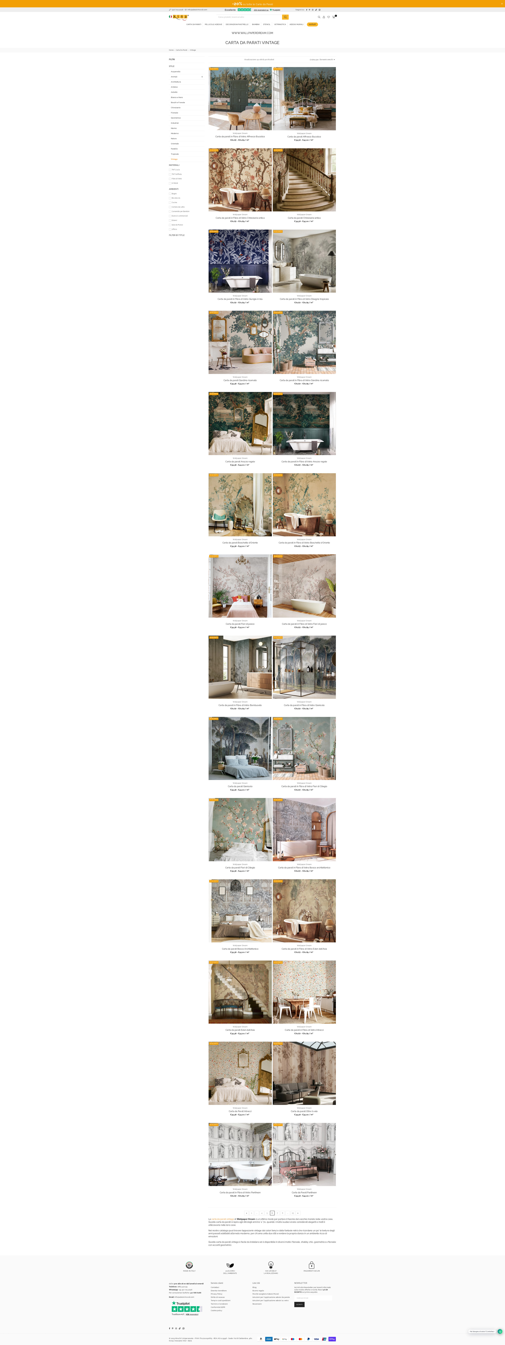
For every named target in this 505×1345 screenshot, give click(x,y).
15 (293, 1213)
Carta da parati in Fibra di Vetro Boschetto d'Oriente (304, 542)
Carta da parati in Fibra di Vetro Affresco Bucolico (240, 136)
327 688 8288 (195, 1293)
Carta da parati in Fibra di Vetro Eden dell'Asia (304, 949)
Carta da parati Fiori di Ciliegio (240, 867)
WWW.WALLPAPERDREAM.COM (252, 33)
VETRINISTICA (280, 24)
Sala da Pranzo (177, 225)
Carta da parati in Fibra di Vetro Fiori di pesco (304, 624)
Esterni (174, 220)
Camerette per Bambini (180, 211)
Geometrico (176, 118)
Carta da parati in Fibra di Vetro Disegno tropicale (304, 299)
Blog (254, 1287)
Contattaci (215, 1287)
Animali (174, 77)
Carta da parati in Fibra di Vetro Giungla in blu (240, 299)
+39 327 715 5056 (185, 1290)
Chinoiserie (175, 108)
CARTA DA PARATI (193, 24)
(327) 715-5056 (177, 10)
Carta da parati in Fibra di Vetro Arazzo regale (304, 461)
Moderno (175, 133)
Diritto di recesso (218, 1297)
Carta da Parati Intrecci (240, 1111)
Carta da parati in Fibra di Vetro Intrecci (304, 1030)
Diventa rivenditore (219, 1291)
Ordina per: (314, 60)
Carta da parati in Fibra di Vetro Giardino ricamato (304, 380)
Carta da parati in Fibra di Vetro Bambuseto (240, 705)
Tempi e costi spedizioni (221, 1300)
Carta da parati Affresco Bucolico (304, 136)
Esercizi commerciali (180, 216)
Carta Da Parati (181, 50)
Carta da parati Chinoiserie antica (304, 218)
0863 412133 (182, 1287)
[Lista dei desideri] (328, 17)
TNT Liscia (176, 170)
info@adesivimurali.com (197, 10)
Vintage (174, 159)
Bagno (174, 194)
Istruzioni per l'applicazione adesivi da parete (271, 1297)
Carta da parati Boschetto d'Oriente (240, 542)
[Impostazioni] (323, 17)
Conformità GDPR (218, 1307)
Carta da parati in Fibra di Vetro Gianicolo (304, 705)
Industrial (175, 123)
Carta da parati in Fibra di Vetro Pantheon (240, 1192)
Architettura (176, 82)
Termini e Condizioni (219, 1304)
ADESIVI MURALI (296, 24)
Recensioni (257, 1304)
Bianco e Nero (177, 97)
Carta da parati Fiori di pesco (240, 624)
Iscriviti (299, 1304)
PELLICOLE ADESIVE (213, 24)
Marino (174, 128)
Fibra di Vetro (177, 179)
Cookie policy (216, 1310)
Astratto (174, 92)
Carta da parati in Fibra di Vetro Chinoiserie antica (240, 218)
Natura (174, 139)
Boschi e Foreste (178, 102)
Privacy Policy (216, 1294)
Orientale (175, 144)
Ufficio (174, 229)
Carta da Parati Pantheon (304, 1192)
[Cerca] (285, 17)
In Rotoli (175, 183)
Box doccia (176, 198)
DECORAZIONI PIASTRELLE (237, 24)
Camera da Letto (178, 207)
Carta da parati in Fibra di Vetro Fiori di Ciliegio (304, 786)
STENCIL (267, 24)
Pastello (174, 149)
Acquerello (175, 72)
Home (171, 50)
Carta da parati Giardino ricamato (240, 380)
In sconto (214, 69)
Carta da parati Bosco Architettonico (240, 949)
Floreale (174, 113)
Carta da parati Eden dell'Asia (240, 1030)
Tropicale (175, 154)
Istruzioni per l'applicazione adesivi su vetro (270, 1300)
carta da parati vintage (222, 1219)
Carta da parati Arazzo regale (240, 461)
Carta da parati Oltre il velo (304, 1111)
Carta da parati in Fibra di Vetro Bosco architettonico (304, 867)
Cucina (174, 202)
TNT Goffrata (177, 174)
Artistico (174, 87)
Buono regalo (258, 1291)
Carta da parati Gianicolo (240, 786)
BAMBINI (255, 24)
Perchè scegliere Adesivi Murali (265, 1294)
